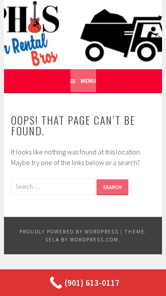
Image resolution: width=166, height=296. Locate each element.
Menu (88, 81)
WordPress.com (94, 239)
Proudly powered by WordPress (69, 231)
